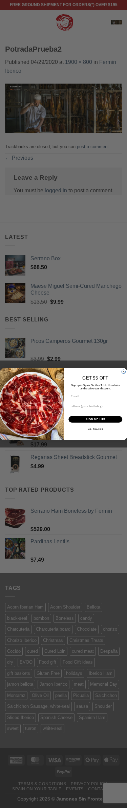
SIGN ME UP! (95, 419)
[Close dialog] (124, 372)
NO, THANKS (95, 429)
